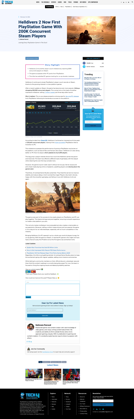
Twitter (68, 406)
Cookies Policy (83, 413)
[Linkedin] (124, 2)
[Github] (29, 341)
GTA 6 (56, 6)
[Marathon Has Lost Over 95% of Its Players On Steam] (34, 373)
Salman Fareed (24, 39)
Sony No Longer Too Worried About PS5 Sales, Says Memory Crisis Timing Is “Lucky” (92, 95)
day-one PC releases (72, 96)
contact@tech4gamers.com (106, 412)
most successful (60, 142)
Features (54, 401)
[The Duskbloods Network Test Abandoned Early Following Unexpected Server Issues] (52, 375)
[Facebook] (121, 2)
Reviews (53, 2)
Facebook (68, 401)
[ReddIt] (63, 58)
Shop (67, 397)
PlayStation (68, 6)
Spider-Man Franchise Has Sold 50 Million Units (42, 247)
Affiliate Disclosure (85, 406)
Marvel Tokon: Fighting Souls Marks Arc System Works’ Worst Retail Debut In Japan (93, 90)
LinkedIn (68, 404)
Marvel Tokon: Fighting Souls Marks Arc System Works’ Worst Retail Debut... (71, 383)
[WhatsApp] (60, 58)
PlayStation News (56, 362)
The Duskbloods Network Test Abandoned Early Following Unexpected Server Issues (51, 383)
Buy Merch (83, 2)
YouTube (68, 409)
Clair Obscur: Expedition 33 (79, 6)
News (37, 2)
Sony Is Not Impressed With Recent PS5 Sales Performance (46, 250)
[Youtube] (129, 2)
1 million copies (49, 92)
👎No (33, 271)
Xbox (61, 6)
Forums (76, 2)
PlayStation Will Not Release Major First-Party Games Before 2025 (48, 253)
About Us (82, 397)
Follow (102, 66)
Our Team (82, 404)
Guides (60, 2)
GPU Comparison (93, 2)
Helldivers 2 (46, 362)
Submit (28, 297)
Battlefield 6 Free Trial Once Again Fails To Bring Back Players (93, 100)
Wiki (65, 2)
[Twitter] (126, 2)
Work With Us (83, 408)
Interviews (54, 399)
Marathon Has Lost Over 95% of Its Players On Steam (33, 380)
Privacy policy (83, 411)
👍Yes (28, 271)
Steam (64, 362)
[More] (66, 58)
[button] (132, 2)
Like (103, 63)
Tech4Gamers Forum (47, 352)
